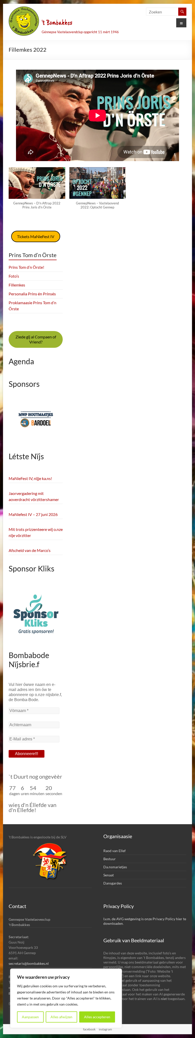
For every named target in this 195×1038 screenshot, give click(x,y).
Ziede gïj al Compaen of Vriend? (35, 339)
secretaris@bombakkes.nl (29, 963)
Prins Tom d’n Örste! (26, 267)
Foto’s (14, 276)
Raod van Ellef (114, 851)
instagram (105, 1029)
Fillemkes (17, 284)
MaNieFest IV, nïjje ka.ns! (30, 478)
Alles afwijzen (61, 1017)
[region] (66, 998)
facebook (89, 1029)
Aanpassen (30, 1017)
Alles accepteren (97, 1017)
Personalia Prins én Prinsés (32, 293)
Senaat (108, 875)
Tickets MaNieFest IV (35, 236)
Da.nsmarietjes (115, 867)
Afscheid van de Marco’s (30, 550)
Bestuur (109, 859)
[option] (36, 422)
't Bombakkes (57, 23)
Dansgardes (112, 883)
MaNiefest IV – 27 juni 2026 (33, 514)
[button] (37, 190)
